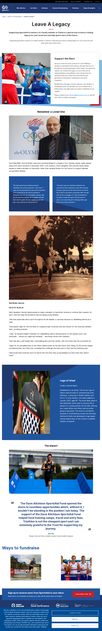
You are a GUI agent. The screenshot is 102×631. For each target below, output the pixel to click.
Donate (97, 1)
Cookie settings (75, 613)
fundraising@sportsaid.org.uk (77, 95)
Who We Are (21, 8)
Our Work (33, 8)
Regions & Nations (61, 1)
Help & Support (76, 1)
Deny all (75, 619)
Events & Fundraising (60, 8)
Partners (75, 8)
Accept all (75, 625)
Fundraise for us (20, 576)
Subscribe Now (82, 594)
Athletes (45, 8)
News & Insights (89, 8)
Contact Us (88, 1)
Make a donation (70, 576)
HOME (4, 16)
